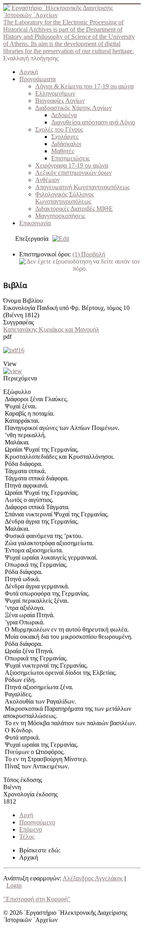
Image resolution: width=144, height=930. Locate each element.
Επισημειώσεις (70, 158)
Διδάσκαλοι (66, 143)
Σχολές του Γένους (59, 129)
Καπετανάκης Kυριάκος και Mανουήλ (51, 329)
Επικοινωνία (35, 223)
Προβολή (88, 254)
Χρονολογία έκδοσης (30, 794)
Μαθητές (62, 151)
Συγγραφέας (18, 322)
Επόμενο (30, 829)
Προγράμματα (37, 79)
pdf (7, 336)
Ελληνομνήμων (55, 93)
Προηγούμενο (37, 822)
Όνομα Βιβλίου (23, 300)
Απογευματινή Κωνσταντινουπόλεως (82, 187)
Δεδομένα (64, 115)
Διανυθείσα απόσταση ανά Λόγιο (93, 122)
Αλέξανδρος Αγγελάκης (92, 878)
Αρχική (28, 71)
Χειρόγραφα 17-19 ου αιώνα (71, 165)
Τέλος (26, 836)
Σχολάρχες (64, 136)
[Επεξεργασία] (58, 238)
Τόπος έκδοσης (22, 779)
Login (14, 885)
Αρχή (26, 815)
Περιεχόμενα (20, 378)
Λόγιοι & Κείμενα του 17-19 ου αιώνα (84, 86)
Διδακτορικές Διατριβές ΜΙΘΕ (74, 208)
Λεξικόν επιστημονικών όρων (73, 172)
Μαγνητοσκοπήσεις (60, 215)
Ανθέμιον (47, 179)
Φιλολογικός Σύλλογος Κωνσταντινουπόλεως (64, 198)
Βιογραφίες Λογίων (60, 100)
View (10, 363)
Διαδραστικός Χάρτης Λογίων (73, 107)
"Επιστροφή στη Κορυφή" (36, 899)
